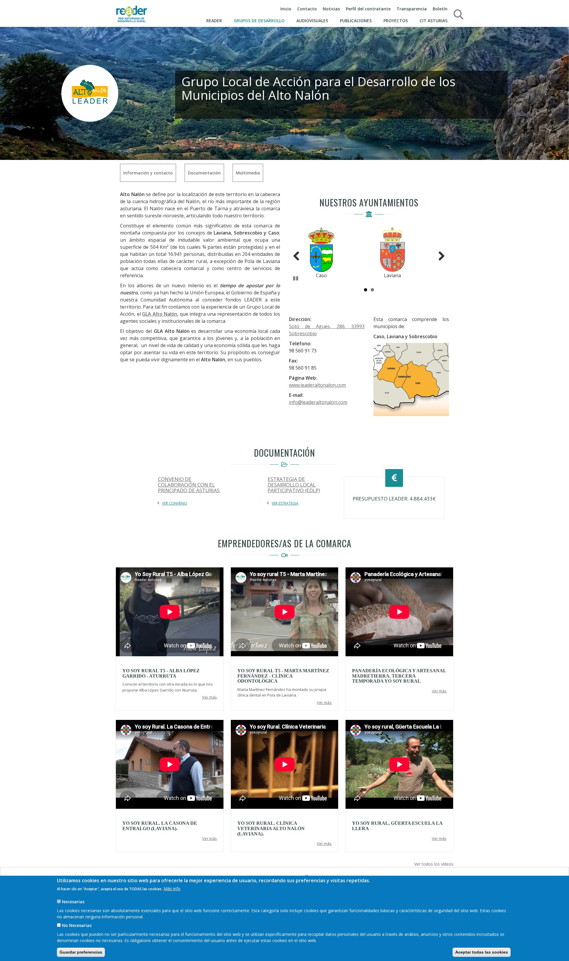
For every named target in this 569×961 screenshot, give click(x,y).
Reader (214, 20)
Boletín (440, 9)
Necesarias (73, 901)
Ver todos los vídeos (433, 864)
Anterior (299, 255)
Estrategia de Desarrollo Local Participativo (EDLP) (294, 484)
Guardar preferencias (81, 952)
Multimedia (248, 173)
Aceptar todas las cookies (481, 952)
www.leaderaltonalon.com (317, 385)
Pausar (296, 277)
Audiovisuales (312, 20)
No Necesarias (77, 925)
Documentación (204, 173)
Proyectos (395, 20)
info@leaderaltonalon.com (318, 402)
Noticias (331, 9)
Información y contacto (148, 173)
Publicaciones (356, 20)
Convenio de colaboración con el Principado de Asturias (189, 484)
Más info (172, 888)
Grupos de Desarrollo (259, 20)
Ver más (209, 697)
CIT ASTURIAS (433, 20)
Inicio (285, 9)
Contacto (307, 9)
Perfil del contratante (368, 9)
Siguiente (439, 255)
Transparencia (412, 9)
